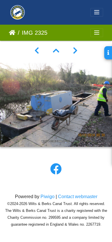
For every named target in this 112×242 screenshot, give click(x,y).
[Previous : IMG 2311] (37, 51)
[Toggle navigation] (96, 12)
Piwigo (47, 196)
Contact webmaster (77, 196)
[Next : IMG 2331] (75, 51)
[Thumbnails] (56, 51)
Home (12, 32)
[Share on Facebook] (56, 169)
